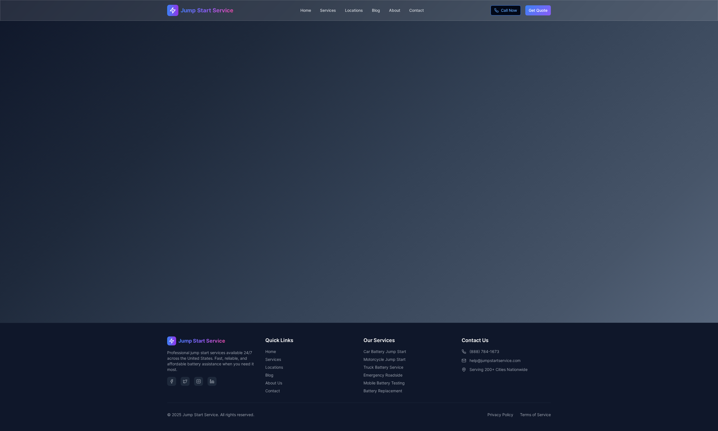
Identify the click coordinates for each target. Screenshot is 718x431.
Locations (354, 10)
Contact (416, 10)
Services (328, 10)
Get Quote (538, 10)
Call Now (509, 10)
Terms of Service (535, 414)
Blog (376, 10)
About (394, 10)
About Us (273, 382)
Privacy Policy (500, 414)
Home (305, 10)
